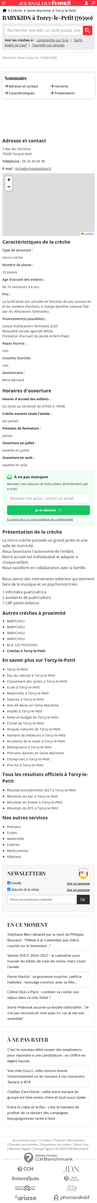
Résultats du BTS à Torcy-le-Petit (32, 808)
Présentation (64, 93)
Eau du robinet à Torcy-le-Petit (31, 675)
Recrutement (76, 1140)
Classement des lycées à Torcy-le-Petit (37, 681)
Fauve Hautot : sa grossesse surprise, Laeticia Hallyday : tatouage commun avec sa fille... (44, 979)
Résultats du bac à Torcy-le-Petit (32, 796)
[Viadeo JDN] (71, 1188)
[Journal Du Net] (71, 1169)
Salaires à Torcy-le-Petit (25, 699)
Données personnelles (23, 1144)
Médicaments (17, 850)
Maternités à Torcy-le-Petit (28, 693)
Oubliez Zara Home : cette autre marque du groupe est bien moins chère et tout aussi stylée (46, 1094)
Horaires (61, 86)
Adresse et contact (23, 86)
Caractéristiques (22, 93)
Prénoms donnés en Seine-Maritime (35, 753)
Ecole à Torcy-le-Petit (23, 687)
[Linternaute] (25, 1179)
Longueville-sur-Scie (53, 40)
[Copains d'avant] (25, 1188)
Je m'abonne (45, 510)
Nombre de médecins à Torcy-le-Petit (36, 735)
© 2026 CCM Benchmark (72, 1148)
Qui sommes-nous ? (25, 1140)
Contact (46, 1140)
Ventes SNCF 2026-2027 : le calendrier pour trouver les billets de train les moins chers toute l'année (46, 961)
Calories (13, 844)
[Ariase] (25, 1197)
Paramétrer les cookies (56, 1144)
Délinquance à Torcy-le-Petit (29, 747)
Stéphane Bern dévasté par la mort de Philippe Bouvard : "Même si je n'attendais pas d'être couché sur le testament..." (45, 940)
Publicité (59, 1140)
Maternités (15, 838)
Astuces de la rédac (24, 889)
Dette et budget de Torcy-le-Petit (32, 717)
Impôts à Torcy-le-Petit (24, 711)
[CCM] (25, 1169)
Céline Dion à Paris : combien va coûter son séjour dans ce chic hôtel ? (43, 995)
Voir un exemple (78, 883)
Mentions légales (20, 1148)
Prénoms (14, 827)
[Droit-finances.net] (71, 1179)
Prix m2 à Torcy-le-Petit (25, 765)
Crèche (16, 10)
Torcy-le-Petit (65, 10)
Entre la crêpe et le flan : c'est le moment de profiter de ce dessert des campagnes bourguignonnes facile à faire (43, 1112)
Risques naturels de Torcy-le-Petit (33, 729)
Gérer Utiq (81, 1144)
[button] (8, 179)
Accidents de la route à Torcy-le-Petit (36, 741)
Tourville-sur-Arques (48, 45)
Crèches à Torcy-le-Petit (26, 651)
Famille (15, 883)
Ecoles (12, 832)
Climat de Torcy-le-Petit (25, 723)
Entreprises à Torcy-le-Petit (28, 759)
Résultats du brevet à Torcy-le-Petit (34, 802)
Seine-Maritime (39, 10)
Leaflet (88, 234)
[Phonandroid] (71, 1198)
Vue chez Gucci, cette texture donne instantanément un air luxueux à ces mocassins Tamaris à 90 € (46, 1076)
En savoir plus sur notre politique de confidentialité (40, 519)
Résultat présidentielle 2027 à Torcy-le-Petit (41, 790)
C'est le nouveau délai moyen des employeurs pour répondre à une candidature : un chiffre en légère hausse (46, 1055)
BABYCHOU (16, 621)
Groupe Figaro (43, 1148)
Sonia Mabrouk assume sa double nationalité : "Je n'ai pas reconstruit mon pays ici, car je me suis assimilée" (48, 1013)
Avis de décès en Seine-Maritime (33, 705)
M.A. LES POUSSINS (22, 645)
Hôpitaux (14, 856)
